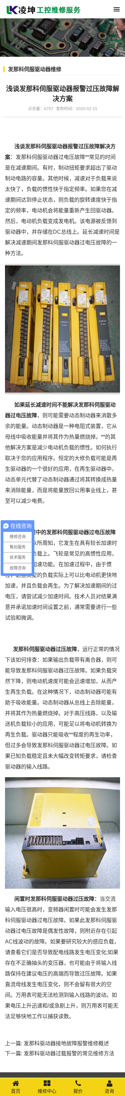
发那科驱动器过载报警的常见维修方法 (69, 1053)
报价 (78, 1091)
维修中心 (47, 1091)
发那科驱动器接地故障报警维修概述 (66, 1043)
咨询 (109, 1091)
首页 (15, 1091)
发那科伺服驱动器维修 (34, 69)
